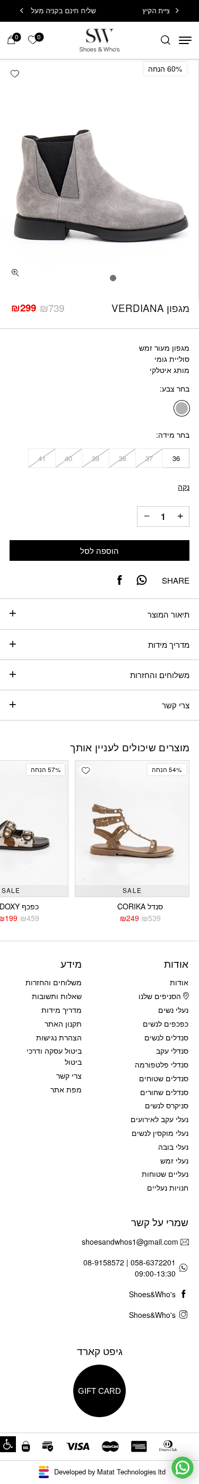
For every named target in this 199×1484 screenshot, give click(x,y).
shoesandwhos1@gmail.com (130, 1241)
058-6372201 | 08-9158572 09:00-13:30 (129, 1268)
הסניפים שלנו (161, 996)
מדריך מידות (168, 644)
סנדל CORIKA (140, 906)
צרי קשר (175, 704)
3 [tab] (86, 278)
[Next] (21, 10)
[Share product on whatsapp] (141, 580)
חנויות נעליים (167, 1187)
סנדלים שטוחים (163, 1078)
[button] (8, 1444)
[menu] (185, 40)
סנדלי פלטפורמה (161, 1064)
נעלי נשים (173, 1009)
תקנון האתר (63, 1023)
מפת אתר (66, 1089)
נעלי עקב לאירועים (159, 1119)
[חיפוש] (165, 40)
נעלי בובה (173, 1146)
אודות (179, 982)
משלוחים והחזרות (159, 674)
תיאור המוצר (168, 614)
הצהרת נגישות (59, 1037)
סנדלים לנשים (166, 1037)
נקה (183, 486)
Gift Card (99, 1391)
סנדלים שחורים (164, 1092)
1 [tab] (113, 278)
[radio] (181, 408)
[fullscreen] (15, 272)
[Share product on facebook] (119, 580)
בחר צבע (175, 389)
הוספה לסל (99, 550)
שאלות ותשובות (57, 996)
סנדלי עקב (172, 1050)
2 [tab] (100, 278)
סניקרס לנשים (166, 1105)
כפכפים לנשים (165, 1023)
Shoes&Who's (152, 1294)
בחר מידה (173, 435)
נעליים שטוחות (165, 1173)
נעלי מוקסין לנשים (160, 1132)
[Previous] (177, 10)
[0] (11, 40)
